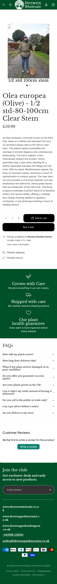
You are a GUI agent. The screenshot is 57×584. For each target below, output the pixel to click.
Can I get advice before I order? (21, 406)
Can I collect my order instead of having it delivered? (27, 392)
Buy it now (28, 227)
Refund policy (38, 575)
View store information (18, 244)
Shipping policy (44, 571)
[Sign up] (50, 490)
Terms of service (28, 571)
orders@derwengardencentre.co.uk (26, 540)
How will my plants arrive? (18, 354)
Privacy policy (12, 571)
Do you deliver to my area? (18, 412)
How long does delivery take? (19, 360)
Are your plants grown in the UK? (22, 384)
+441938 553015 (13, 534)
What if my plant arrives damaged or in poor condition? (26, 368)
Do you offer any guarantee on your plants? (23, 377)
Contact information (21, 575)
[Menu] (3, 4)
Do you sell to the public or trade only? (25, 400)
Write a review (28, 446)
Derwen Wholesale (22, 565)
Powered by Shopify (41, 565)
